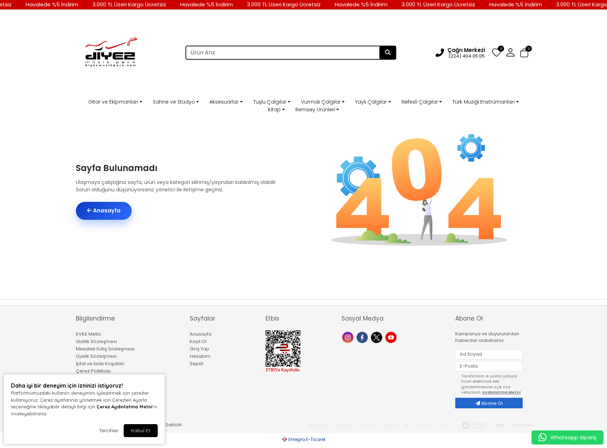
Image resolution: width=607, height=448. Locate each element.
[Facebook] (363, 337)
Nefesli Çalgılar (420, 101)
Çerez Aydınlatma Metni (124, 406)
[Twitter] (377, 337)
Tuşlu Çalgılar (269, 101)
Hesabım (200, 356)
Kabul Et (140, 430)
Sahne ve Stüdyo (174, 101)
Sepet (196, 363)
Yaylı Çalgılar (371, 101)
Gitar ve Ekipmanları (113, 101)
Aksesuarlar (224, 101)
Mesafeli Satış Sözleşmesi (105, 348)
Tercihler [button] (108, 430)
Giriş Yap (199, 348)
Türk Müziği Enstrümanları (483, 101)
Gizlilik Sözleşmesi (96, 341)
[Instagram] (348, 337)
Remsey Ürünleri (315, 109)
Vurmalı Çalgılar (321, 101)
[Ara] (387, 53)
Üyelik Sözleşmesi (96, 356)
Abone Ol (491, 403)
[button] (524, 53)
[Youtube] (392, 337)
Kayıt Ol (198, 341)
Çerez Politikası (93, 371)
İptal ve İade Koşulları (100, 363)
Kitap (274, 109)
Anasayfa (106, 210)
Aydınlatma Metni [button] (501, 392)
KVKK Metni (88, 334)
